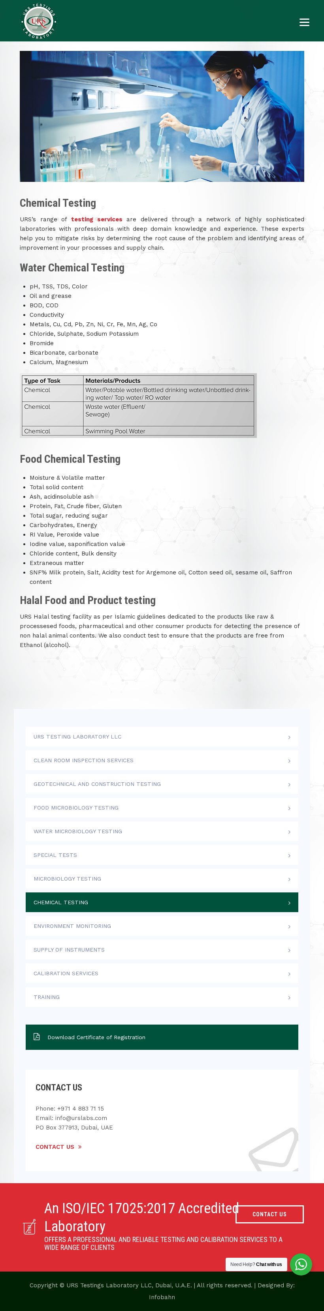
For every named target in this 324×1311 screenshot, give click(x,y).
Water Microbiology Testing (78, 831)
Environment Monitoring (72, 926)
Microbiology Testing (67, 878)
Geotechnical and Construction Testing (97, 784)
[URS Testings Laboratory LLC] (38, 20)
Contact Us (55, 1146)
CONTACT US (269, 1214)
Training (47, 997)
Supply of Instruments (69, 949)
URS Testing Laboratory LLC (77, 736)
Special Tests (55, 855)
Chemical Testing (61, 902)
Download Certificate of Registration (96, 1037)
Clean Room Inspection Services (84, 760)
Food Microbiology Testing (76, 807)
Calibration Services (66, 973)
